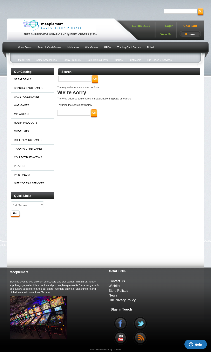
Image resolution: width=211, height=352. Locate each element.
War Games (91, 47)
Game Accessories (46, 60)
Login (169, 25)
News (113, 295)
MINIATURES (21, 114)
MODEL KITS (21, 131)
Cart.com (117, 349)
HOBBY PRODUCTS (25, 122)
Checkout (190, 25)
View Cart (166, 34)
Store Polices (118, 290)
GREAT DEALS (22, 79)
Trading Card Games (129, 47)
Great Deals (25, 47)
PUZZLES (19, 166)
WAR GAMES (21, 105)
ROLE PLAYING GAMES (27, 140)
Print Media (135, 60)
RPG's (107, 47)
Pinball (151, 47)
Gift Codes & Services (159, 60)
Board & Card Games (49, 47)
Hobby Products (72, 60)
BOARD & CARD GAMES (28, 88)
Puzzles (118, 60)
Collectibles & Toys (97, 60)
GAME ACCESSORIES (27, 96)
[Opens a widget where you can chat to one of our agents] (195, 345)
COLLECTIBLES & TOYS (28, 157)
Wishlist (114, 286)
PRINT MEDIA (22, 174)
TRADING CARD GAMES (28, 148)
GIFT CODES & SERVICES (29, 183)
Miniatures (73, 47)
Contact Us (117, 281)
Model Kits (24, 60)
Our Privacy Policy (122, 300)
